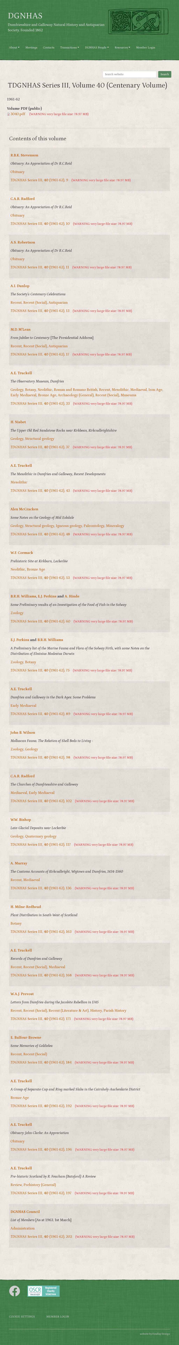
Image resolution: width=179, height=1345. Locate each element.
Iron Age (155, 390)
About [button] (13, 47)
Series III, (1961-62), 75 (40, 670)
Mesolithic (120, 390)
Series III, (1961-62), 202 (41, 1237)
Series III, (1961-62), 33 (40, 404)
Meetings (31, 47)
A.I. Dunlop (19, 286)
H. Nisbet (18, 422)
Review (16, 1185)
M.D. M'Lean (20, 330)
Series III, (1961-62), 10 (40, 224)
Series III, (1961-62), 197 (40, 1193)
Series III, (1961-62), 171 (40, 1019)
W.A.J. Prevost (22, 994)
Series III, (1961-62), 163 (40, 932)
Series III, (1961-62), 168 (41, 975)
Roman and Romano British (75, 390)
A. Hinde (72, 596)
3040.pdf (17, 114)
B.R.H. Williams (23, 596)
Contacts (48, 47)
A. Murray (18, 863)
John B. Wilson (22, 733)
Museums (128, 395)
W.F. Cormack (21, 553)
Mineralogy (115, 526)
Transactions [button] (68, 47)
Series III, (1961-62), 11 (39, 267)
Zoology (17, 613)
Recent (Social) (35, 303)
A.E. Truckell (21, 373)
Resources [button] (121, 47)
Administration (22, 1228)
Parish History (114, 1011)
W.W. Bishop (20, 820)
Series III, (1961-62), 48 (40, 534)
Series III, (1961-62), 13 (39, 311)
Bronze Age (47, 395)
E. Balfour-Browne (25, 1038)
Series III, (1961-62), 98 (40, 757)
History (96, 1011)
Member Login (145, 47)
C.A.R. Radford (22, 199)
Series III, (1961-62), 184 (40, 1062)
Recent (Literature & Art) (69, 1011)
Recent (16, 303)
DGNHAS (25, 16)
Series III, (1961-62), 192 (41, 1106)
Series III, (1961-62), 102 (41, 801)
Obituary (17, 172)
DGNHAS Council (25, 1212)
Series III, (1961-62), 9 (39, 180)
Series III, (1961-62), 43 (40, 491)
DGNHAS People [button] (95, 47)
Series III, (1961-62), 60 (40, 621)
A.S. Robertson (22, 242)
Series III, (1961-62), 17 (39, 354)
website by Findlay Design (155, 1333)
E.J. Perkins (47, 596)
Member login (57, 1316)
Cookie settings (22, 1316)
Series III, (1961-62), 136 (40, 888)
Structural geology (39, 439)
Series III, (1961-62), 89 (40, 714)
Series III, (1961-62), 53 (40, 578)
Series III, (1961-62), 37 (40, 447)
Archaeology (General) (76, 395)
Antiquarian (58, 303)
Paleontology (94, 526)
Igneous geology (69, 526)
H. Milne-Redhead (25, 907)
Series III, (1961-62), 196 (41, 1149)
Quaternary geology (41, 836)
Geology (16, 390)
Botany (30, 390)
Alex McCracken (24, 509)
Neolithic (45, 390)
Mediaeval (138, 390)
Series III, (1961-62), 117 (40, 845)
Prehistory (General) (39, 1185)
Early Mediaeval (23, 395)
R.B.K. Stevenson (24, 155)
